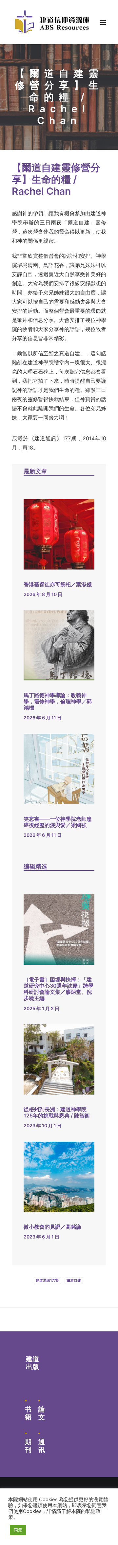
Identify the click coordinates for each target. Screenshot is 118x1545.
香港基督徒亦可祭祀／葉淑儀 (58, 584)
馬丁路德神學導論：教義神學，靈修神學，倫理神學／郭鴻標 (58, 701)
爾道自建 (74, 1280)
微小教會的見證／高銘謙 (52, 1226)
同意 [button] (18, 1530)
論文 (41, 1413)
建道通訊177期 (47, 1280)
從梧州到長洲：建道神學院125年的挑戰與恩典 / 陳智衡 (57, 1112)
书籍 (28, 1413)
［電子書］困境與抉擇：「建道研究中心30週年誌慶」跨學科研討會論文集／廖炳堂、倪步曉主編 (58, 989)
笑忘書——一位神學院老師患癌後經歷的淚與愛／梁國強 (58, 822)
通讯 (41, 1446)
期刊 (28, 1446)
